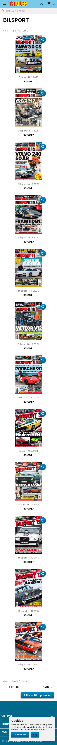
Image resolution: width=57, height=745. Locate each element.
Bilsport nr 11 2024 (28, 290)
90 (17, 687)
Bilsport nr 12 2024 (28, 237)
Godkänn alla (20, 734)
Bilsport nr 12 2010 (28, 557)
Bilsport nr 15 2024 (28, 130)
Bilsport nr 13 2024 (28, 184)
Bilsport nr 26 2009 (29, 504)
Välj (35, 734)
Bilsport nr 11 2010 (28, 611)
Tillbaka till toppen (37, 695)
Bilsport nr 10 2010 (28, 664)
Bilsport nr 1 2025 (28, 77)
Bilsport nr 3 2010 (29, 451)
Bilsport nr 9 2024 (28, 397)
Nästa (48, 687)
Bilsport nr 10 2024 (28, 344)
